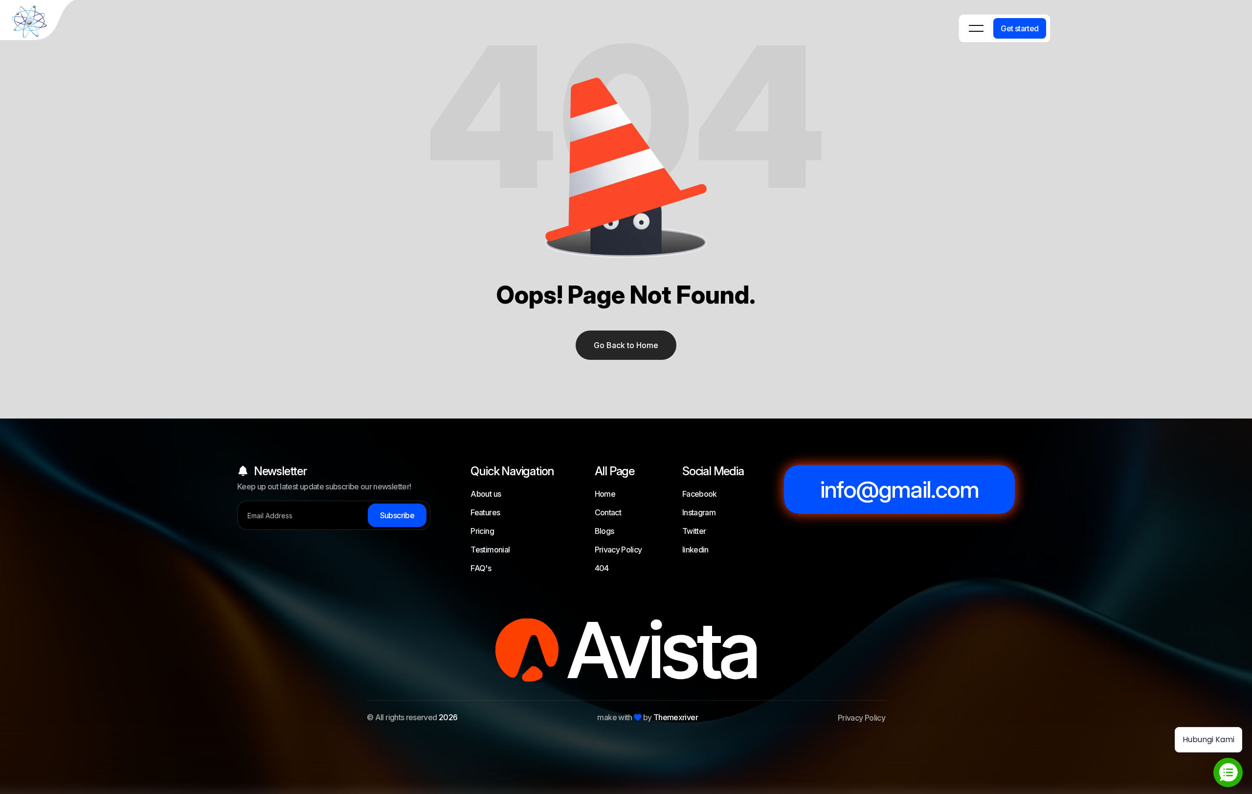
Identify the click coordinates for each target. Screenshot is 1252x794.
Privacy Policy (618, 549)
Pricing (482, 531)
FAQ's (480, 568)
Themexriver (675, 717)
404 (602, 568)
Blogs (604, 531)
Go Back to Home (626, 345)
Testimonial (490, 549)
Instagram (698, 512)
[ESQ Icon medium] (39, 22)
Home (605, 494)
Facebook (699, 494)
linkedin (695, 549)
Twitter (694, 531)
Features (485, 512)
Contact (608, 512)
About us (485, 494)
